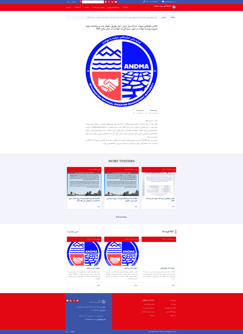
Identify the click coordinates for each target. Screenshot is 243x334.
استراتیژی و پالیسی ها (148, 308)
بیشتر (173, 207)
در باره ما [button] (126, 7)
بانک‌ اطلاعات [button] (78, 7)
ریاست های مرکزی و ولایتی (113, 7)
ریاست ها (173, 304)
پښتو (68, 2)
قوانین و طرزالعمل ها (149, 304)
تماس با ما (68, 7)
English (74, 2)
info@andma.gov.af (170, 2)
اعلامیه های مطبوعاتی (170, 308)
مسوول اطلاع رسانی (171, 312)
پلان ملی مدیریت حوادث (148, 312)
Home (173, 17)
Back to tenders (121, 217)
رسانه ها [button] (87, 7)
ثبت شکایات (173, 315)
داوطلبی (163, 17)
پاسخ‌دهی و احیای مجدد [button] (98, 7)
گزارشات (152, 315)
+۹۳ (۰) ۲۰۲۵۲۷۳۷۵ (151, 2)
